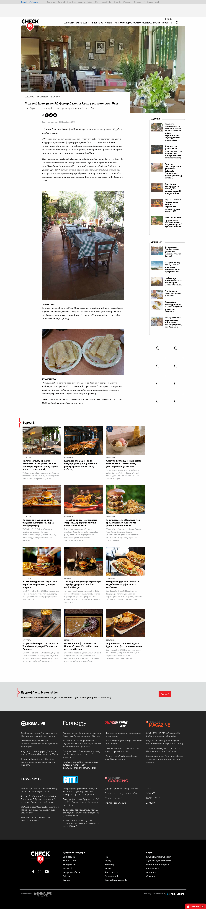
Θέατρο (67, 876)
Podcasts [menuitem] (167, 23)
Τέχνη (108, 860)
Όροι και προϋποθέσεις (158, 860)
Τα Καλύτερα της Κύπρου (48, 97)
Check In (117, 2)
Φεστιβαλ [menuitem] (147, 23)
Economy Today (85, 2)
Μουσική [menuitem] (109, 23)
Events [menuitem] (156, 23)
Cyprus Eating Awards (116, 880)
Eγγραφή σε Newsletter (158, 856)
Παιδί (107, 856)
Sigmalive (51, 2)
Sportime (71, 2)
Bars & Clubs (69, 860)
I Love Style (106, 2)
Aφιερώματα (111, 872)
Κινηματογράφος (71, 872)
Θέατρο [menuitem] (137, 23)
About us (151, 872)
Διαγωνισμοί (111, 876)
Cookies (150, 876)
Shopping (109, 864)
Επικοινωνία (152, 868)
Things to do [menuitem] (96, 23)
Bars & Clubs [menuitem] (82, 23)
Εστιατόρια (29, 97)
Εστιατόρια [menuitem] (69, 23)
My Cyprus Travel (151, 2)
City (96, 2)
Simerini (61, 2)
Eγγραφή (164, 694)
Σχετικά (28, 423)
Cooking (137, 2)
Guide (108, 868)
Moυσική (67, 868)
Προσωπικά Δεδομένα (158, 864)
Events (66, 880)
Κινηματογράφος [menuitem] (123, 23)
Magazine (127, 2)
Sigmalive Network (29, 2)
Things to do (69, 864)
